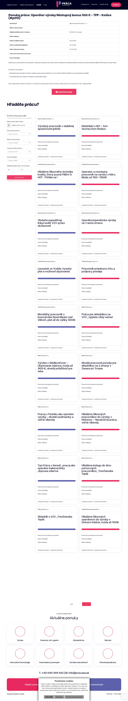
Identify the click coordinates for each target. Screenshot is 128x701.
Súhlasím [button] (49, 697)
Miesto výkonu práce (13, 139)
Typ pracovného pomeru (14, 148)
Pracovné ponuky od (13, 130)
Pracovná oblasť (12, 157)
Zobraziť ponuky (19, 177)
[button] (64, 92)
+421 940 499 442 (52, 672)
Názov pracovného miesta (15, 121)
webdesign (109, 694)
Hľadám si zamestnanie (92, 684)
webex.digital (117, 694)
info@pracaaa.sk (79, 672)
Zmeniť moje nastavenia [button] (74, 697)
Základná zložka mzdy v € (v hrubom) (18, 166)
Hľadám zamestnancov (35, 684)
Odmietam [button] (59, 697)
